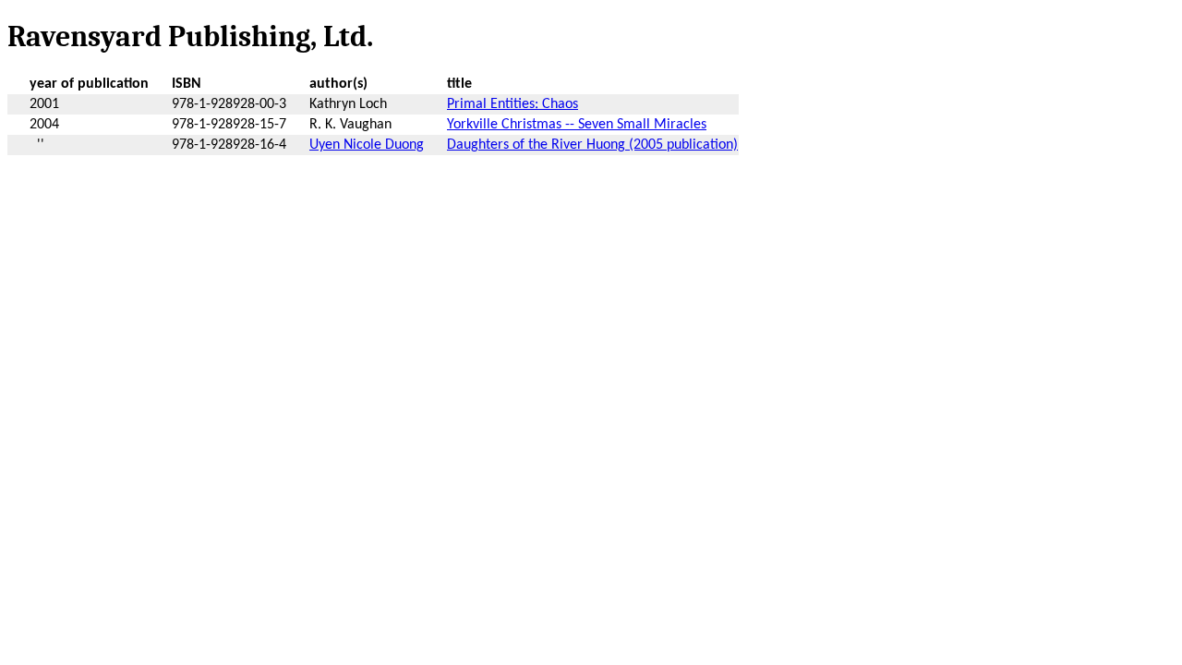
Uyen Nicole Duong (366, 145)
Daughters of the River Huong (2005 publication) (592, 145)
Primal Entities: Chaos (512, 104)
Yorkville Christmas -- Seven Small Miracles (576, 124)
